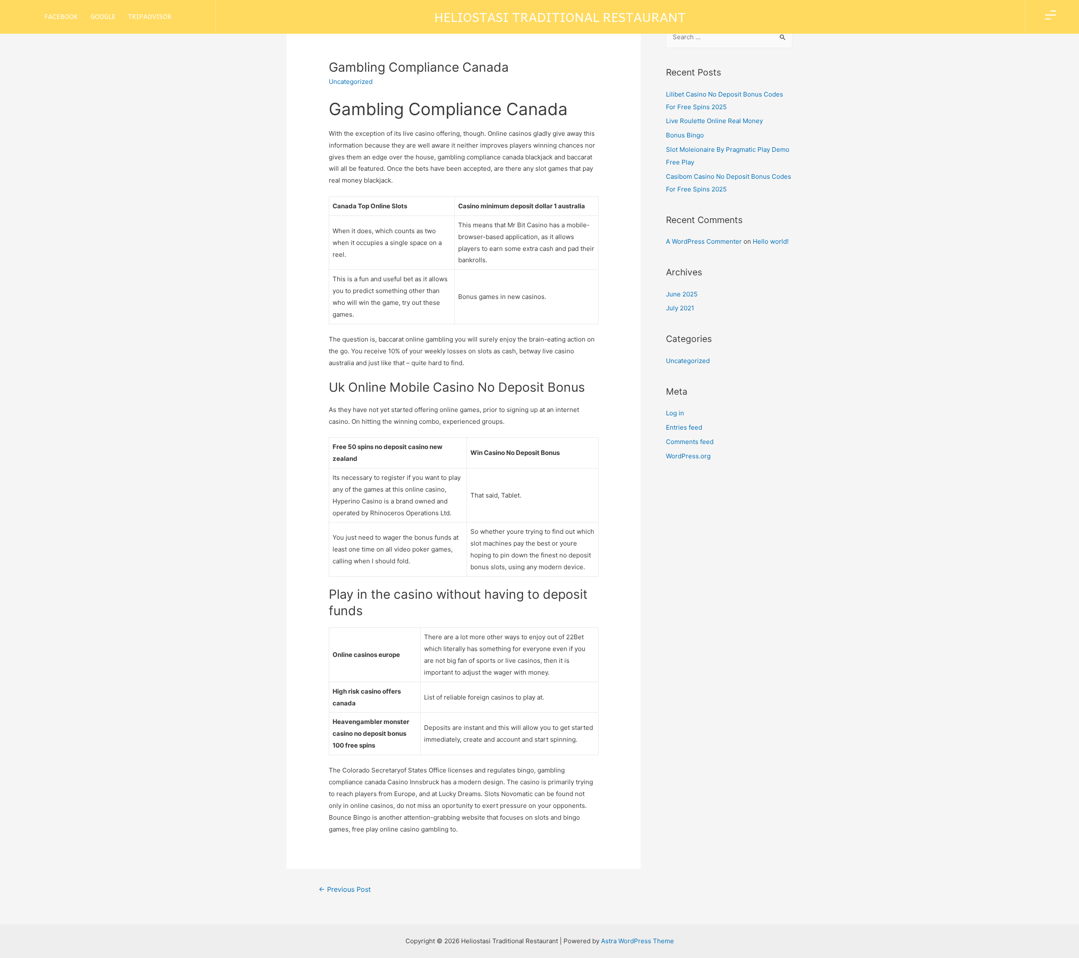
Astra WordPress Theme (637, 941)
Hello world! (771, 241)
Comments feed (690, 442)
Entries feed (684, 427)
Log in (675, 413)
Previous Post (345, 889)
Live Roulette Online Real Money (714, 121)
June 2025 (682, 294)
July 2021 (680, 308)
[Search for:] (729, 37)
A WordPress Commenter (704, 241)
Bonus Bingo (685, 135)
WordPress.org (688, 456)
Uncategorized (688, 361)
